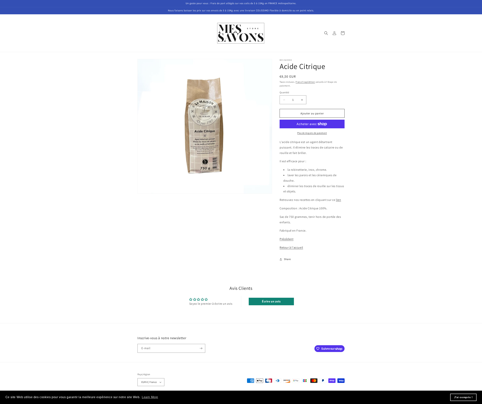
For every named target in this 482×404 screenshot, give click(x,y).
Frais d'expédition (305, 81)
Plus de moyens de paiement (312, 133)
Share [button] (287, 259)
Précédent (286, 239)
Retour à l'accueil (291, 247)
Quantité (284, 92)
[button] (326, 33)
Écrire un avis (271, 301)
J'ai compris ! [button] (463, 397)
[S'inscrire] (201, 348)
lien (338, 200)
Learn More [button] (150, 397)
